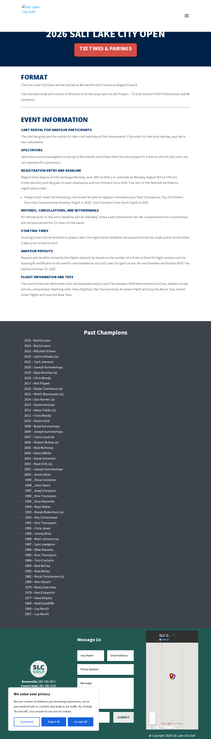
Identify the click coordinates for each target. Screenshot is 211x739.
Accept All (80, 722)
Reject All (54, 722)
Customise (26, 722)
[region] (53, 709)
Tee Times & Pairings (105, 49)
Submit (123, 717)
